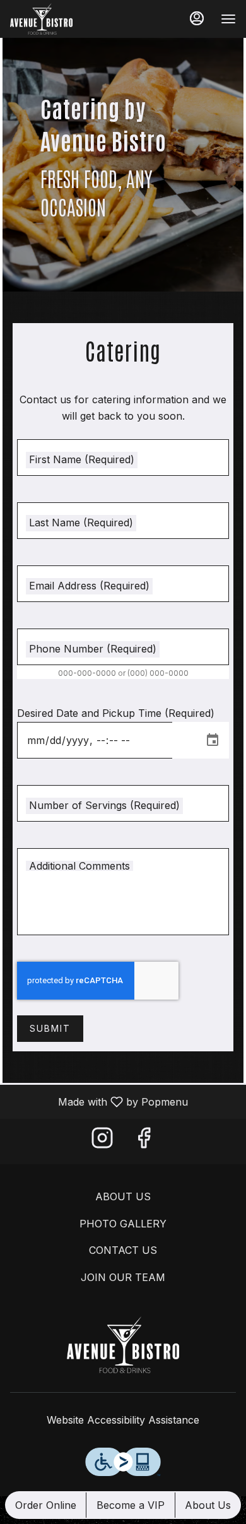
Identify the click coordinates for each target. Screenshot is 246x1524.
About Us (208, 1505)
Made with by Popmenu (98, 1101)
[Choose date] (212, 740)
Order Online (45, 1505)
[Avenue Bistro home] (67, 19)
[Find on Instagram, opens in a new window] (102, 1141)
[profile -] (196, 18)
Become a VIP (131, 1505)
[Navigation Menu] (228, 19)
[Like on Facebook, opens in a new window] (143, 1141)
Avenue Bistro (123, 1344)
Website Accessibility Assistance (123, 1420)
